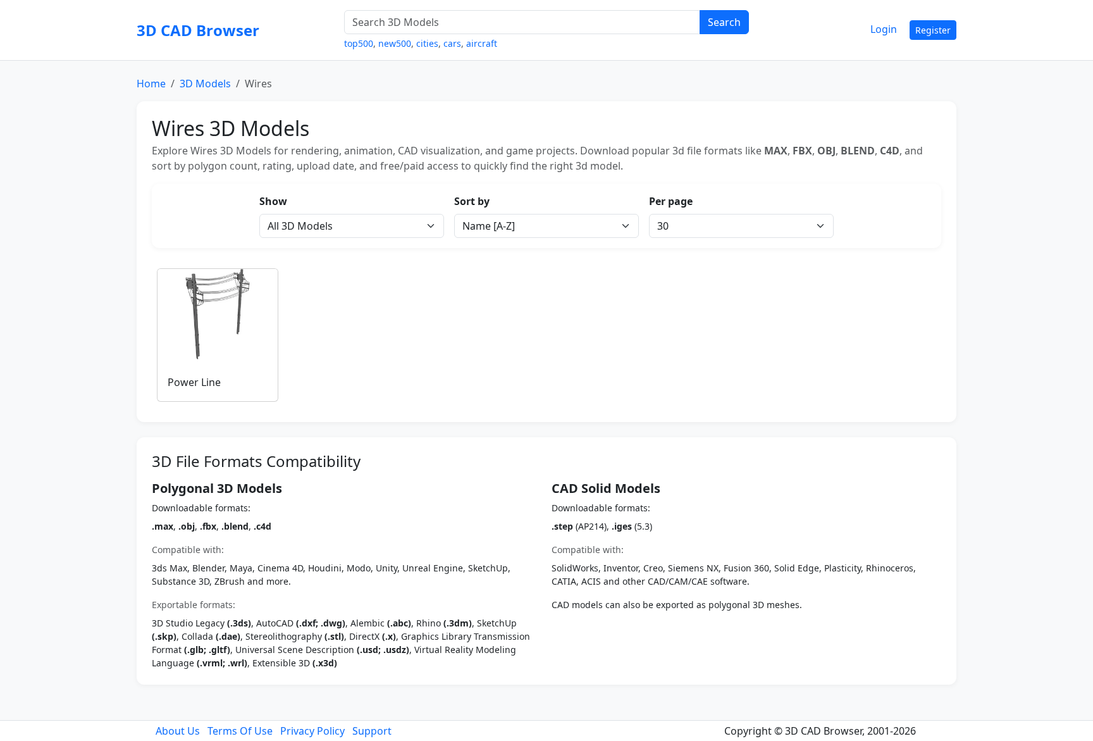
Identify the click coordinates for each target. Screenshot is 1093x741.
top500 (358, 43)
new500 (394, 43)
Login (883, 29)
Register (933, 30)
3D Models (205, 83)
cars (452, 43)
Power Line (194, 382)
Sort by (472, 201)
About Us (178, 731)
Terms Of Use (240, 731)
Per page (671, 201)
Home (151, 83)
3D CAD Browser (198, 30)
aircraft (481, 43)
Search (724, 22)
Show (273, 201)
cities (427, 43)
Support (372, 731)
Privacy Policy (312, 731)
